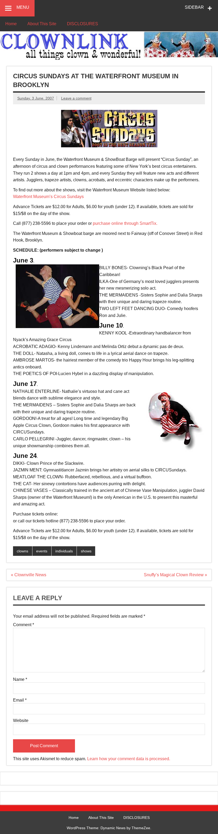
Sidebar (194, 7)
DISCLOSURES (82, 24)
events (41, 551)
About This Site (41, 24)
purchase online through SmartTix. (125, 223)
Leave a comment (76, 98)
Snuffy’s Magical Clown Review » (175, 575)
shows (86, 551)
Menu (22, 7)
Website (20, 721)
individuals (64, 551)
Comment (23, 625)
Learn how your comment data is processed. (128, 758)
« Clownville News (28, 575)
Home (11, 24)
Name (20, 679)
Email (20, 700)
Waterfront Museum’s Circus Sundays (48, 196)
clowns (22, 551)
